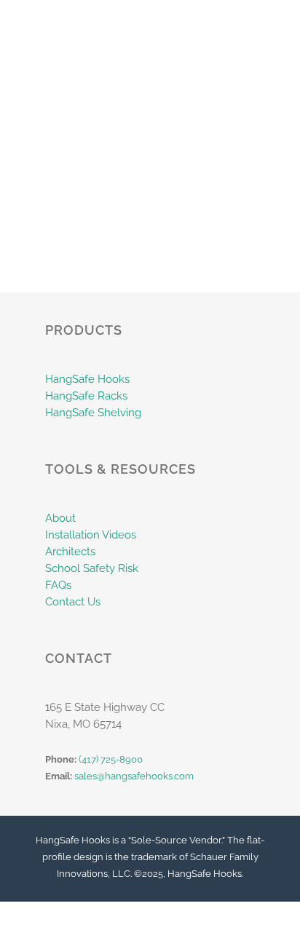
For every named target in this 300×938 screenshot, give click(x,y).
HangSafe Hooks (87, 379)
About (60, 518)
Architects (70, 551)
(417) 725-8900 (111, 759)
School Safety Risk (91, 568)
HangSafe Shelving (93, 412)
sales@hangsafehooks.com (134, 776)
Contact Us (72, 601)
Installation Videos (90, 534)
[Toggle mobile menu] (272, 22)
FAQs (58, 585)
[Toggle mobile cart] (246, 22)
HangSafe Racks (86, 395)
